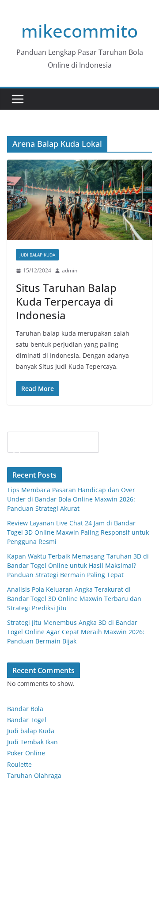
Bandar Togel (26, 720)
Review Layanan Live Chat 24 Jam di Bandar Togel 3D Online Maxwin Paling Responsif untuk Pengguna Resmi (78, 532)
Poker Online (26, 753)
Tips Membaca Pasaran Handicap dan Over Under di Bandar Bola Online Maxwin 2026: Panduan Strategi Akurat (71, 499)
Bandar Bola (25, 708)
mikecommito (79, 31)
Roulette (19, 764)
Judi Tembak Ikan (32, 742)
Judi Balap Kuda (37, 255)
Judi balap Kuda (30, 731)
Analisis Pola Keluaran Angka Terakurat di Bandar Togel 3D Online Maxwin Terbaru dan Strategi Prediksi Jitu (74, 598)
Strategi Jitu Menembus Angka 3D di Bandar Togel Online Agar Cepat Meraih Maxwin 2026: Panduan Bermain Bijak (75, 631)
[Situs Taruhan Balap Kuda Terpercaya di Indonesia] (79, 200)
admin (69, 270)
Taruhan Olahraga (34, 775)
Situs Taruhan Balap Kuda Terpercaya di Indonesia (66, 301)
